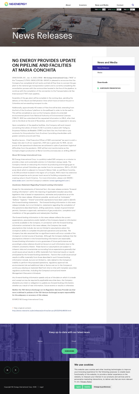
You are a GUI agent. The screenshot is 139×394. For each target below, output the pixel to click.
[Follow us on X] (15, 370)
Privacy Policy (86, 382)
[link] (86, 382)
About (68, 5)
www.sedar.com (19, 181)
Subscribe (69, 351)
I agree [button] (78, 387)
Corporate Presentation (110, 88)
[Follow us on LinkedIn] (7, 370)
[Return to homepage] (15, 4)
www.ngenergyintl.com (59, 181)
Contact (120, 5)
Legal (42, 387)
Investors (83, 5)
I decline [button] (87, 387)
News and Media (101, 5)
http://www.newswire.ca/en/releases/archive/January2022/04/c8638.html (41, 311)
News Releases (103, 68)
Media (99, 72)
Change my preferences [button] (102, 387)
